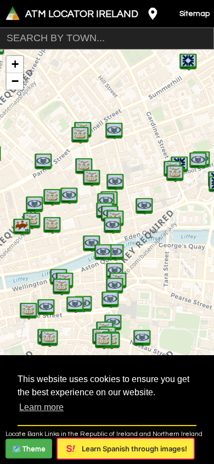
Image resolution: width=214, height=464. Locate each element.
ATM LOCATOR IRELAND (81, 14)
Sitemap (194, 14)
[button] (22, 221)
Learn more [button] (41, 407)
